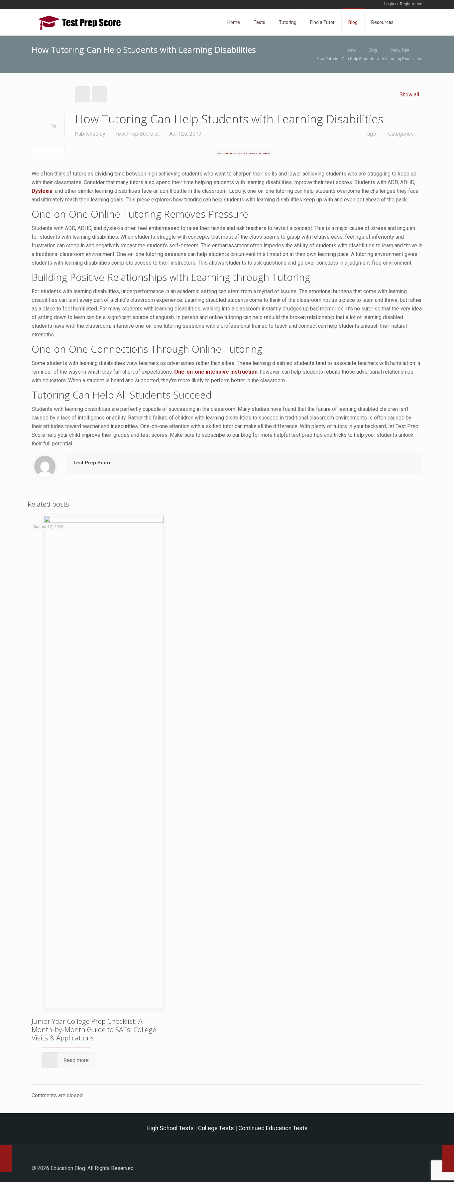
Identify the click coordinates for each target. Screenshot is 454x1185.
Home (350, 50)
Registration (411, 4)
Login (389, 4)
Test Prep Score (134, 134)
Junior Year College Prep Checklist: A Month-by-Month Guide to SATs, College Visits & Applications (94, 1029)
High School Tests (170, 1128)
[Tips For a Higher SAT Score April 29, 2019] (448, 1158)
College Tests (216, 1128)
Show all (409, 94)
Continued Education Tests (273, 1128)
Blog (373, 50)
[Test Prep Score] (79, 22)
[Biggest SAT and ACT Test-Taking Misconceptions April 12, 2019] (6, 1158)
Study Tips (399, 50)
